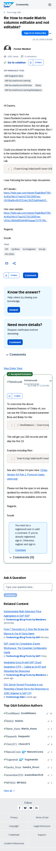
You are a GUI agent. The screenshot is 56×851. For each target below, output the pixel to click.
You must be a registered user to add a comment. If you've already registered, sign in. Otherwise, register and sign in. (27, 535)
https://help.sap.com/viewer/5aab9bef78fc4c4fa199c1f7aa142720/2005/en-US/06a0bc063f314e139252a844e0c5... (27, 196)
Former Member (22, 49)
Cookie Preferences (14, 843)
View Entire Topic (13, 368)
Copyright (14, 826)
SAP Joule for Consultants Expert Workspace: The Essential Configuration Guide (25, 648)
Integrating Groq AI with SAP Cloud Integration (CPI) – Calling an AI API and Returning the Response (25, 666)
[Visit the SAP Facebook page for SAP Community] (19, 808)
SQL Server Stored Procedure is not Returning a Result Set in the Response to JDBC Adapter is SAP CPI (26, 689)
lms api (42, 249)
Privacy (14, 817)
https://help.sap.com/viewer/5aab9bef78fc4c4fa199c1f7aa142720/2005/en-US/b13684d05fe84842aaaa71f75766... (27, 217)
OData (38, 85)
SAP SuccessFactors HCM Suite (18, 85)
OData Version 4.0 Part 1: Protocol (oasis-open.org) (27, 474)
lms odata (9, 254)
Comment (30, 275)
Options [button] (50, 33)
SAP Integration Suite (14, 76)
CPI (6, 249)
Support (42, 835)
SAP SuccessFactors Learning (17, 81)
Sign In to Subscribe (35, 33)
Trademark (13, 835)
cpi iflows (15, 249)
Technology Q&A (14, 12)
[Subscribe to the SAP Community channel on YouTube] (31, 808)
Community (22, 4)
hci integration (29, 249)
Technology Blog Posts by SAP (23, 637)
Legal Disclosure (42, 826)
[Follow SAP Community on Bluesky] (25, 808)
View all (8, 790)
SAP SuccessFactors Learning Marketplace (23, 90)
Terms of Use (42, 817)
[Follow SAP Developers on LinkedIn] (36, 808)
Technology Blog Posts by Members (26, 619)
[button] (30, 62)
